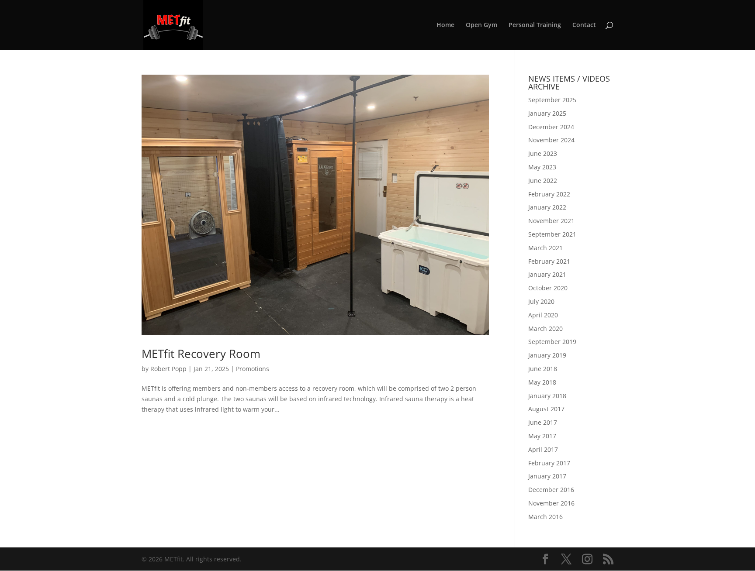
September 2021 (552, 234)
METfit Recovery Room (201, 353)
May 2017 (542, 436)
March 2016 (545, 517)
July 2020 (541, 301)
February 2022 (549, 194)
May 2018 (542, 382)
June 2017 (542, 422)
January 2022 (547, 207)
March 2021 (545, 248)
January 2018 (547, 396)
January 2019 (547, 355)
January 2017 (547, 476)
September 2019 (552, 341)
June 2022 (542, 180)
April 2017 (543, 449)
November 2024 (551, 140)
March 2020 (545, 328)
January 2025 (547, 113)
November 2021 (551, 221)
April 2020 (543, 315)
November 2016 (551, 503)
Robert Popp (168, 369)
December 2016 (551, 489)
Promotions (252, 369)
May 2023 (542, 167)
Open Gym (481, 25)
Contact (584, 25)
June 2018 (542, 369)
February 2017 (549, 463)
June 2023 (542, 153)
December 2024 (551, 127)
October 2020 (548, 288)
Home (445, 25)
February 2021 (549, 261)
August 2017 (546, 409)
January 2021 (547, 274)
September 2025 (552, 100)
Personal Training (535, 25)
